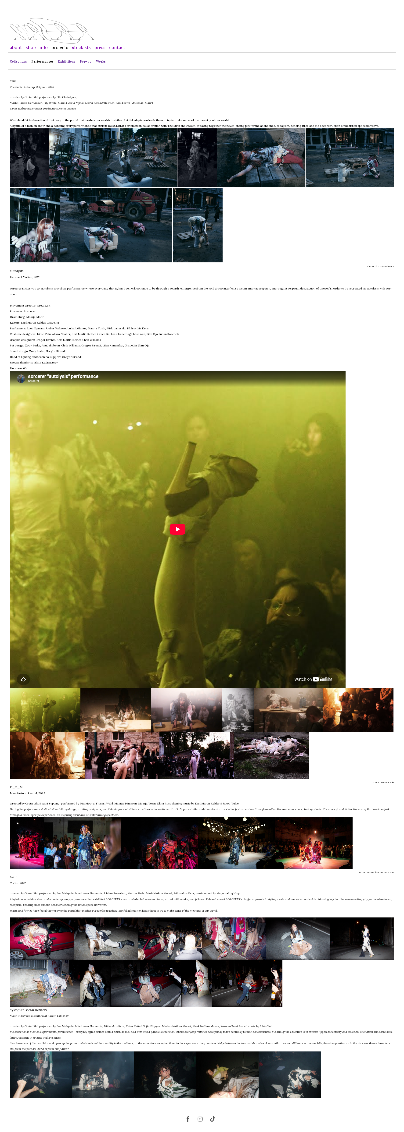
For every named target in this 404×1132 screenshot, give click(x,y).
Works (101, 61)
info (44, 47)
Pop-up (85, 61)
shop (31, 47)
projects (59, 47)
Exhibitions (66, 61)
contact (117, 47)
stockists (81, 47)
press (99, 47)
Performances (42, 61)
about (16, 47)
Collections (18, 61)
